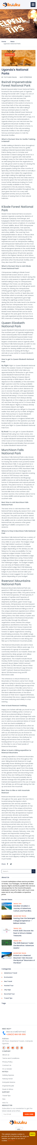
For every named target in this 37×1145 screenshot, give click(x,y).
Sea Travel (8, 981)
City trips (7, 990)
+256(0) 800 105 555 (16, 1034)
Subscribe (29, 1114)
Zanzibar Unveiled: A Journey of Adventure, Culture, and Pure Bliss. (22, 908)
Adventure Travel (19, 916)
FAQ (3, 1099)
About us (5, 1055)
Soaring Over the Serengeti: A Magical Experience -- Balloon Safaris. (24, 920)
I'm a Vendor (7, 1069)
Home (4, 42)
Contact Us (6, 1065)
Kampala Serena (8, 1082)
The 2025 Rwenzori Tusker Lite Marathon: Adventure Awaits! (23, 945)
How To (5, 1103)
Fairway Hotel (7, 1079)
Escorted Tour (9, 994)
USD (19, 1129)
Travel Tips (17, 904)
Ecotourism (10, 55)
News (12, 42)
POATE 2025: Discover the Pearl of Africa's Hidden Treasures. (23, 933)
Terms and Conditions (10, 1058)
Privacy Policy (7, 1062)
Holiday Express (8, 1075)
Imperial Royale (8, 1086)
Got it (32, 1134)
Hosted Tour (8, 986)
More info (11, 1141)
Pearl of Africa (7, 1089)
